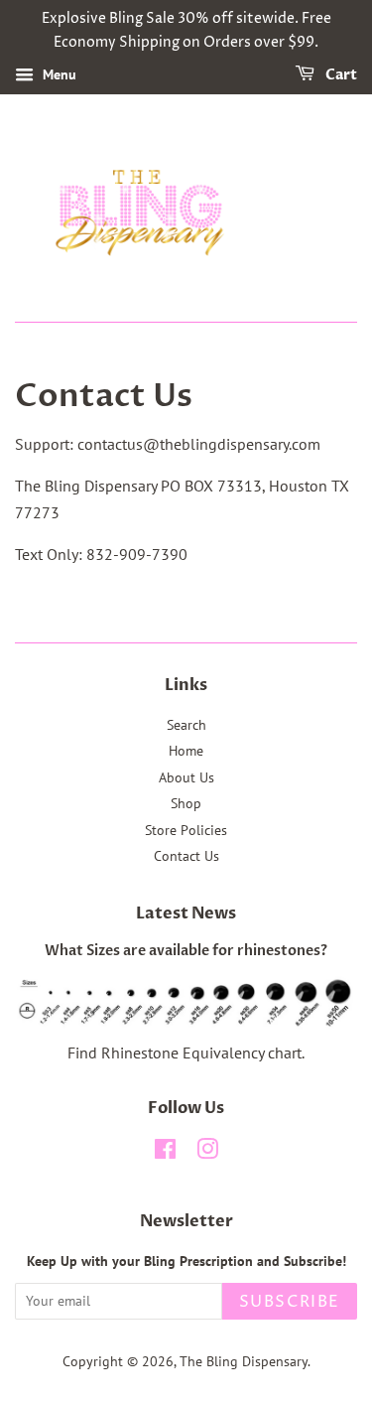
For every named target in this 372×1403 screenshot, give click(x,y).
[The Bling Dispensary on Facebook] (165, 1153)
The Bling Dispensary (244, 1361)
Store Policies (186, 830)
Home (186, 751)
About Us (186, 777)
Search (186, 725)
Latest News (186, 913)
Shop (186, 803)
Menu (57, 74)
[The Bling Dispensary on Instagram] (207, 1153)
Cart (339, 75)
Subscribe (289, 1302)
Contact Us (186, 856)
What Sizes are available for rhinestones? (186, 951)
